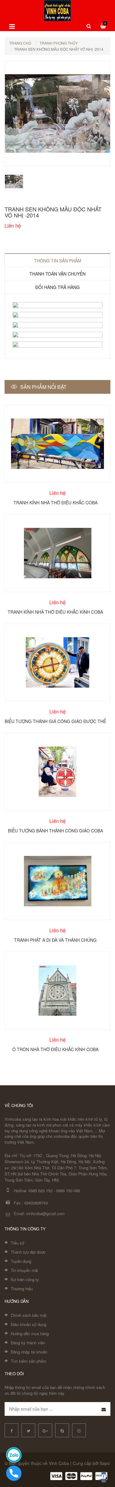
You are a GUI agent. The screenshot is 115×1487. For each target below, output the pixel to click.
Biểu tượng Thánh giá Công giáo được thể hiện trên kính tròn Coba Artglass (55, 721)
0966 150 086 (68, 1190)
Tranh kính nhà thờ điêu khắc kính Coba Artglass (55, 611)
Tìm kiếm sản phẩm (28, 1361)
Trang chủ (20, 43)
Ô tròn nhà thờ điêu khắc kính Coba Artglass (55, 1049)
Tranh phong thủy (59, 43)
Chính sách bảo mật (29, 1315)
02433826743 (36, 1203)
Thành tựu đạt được (28, 1252)
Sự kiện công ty (25, 1279)
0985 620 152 (40, 1190)
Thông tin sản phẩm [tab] (57, 261)
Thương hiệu (22, 1289)
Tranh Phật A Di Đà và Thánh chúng (55, 939)
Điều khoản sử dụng (28, 1324)
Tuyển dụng (21, 1261)
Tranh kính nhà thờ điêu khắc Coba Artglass (55, 502)
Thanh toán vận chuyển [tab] (57, 274)
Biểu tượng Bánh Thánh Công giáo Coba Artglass (55, 830)
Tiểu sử (17, 1243)
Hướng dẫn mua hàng (30, 1333)
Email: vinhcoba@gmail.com (39, 1213)
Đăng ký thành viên (28, 1343)
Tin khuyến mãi (24, 1270)
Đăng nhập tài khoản (29, 1352)
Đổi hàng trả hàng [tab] (57, 287)
